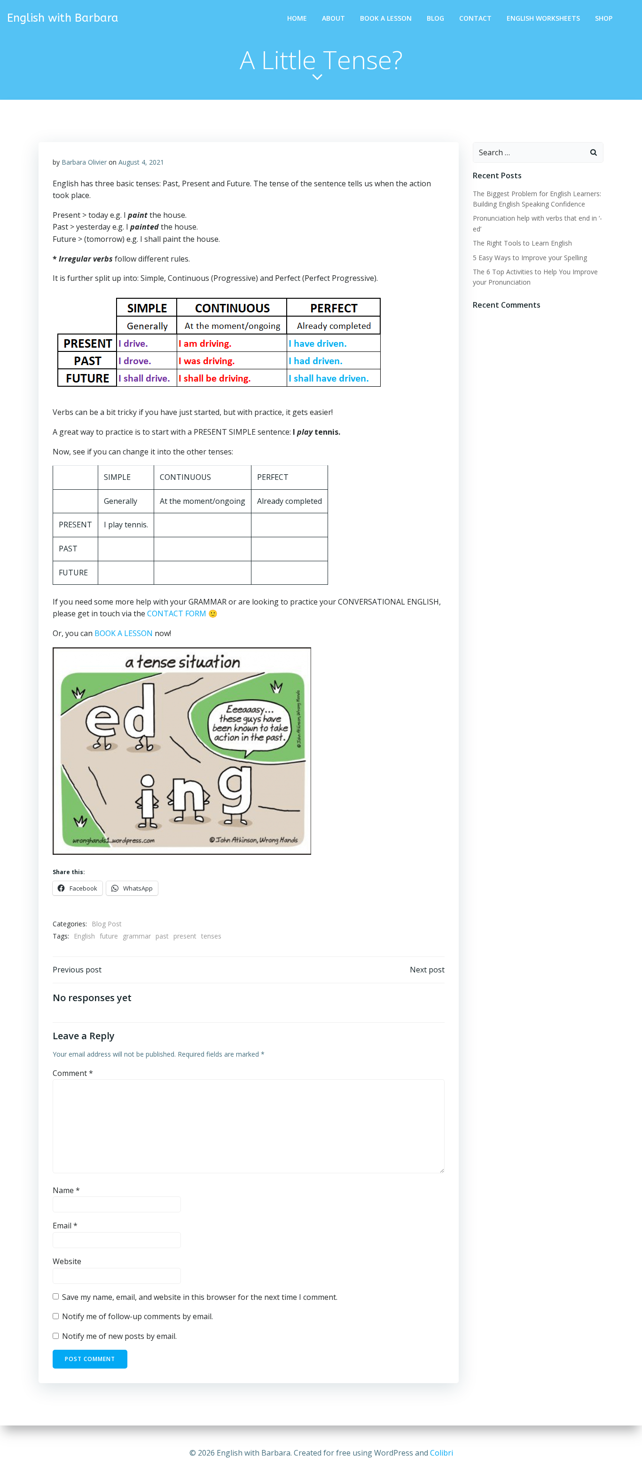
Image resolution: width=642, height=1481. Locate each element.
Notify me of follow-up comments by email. (137, 1316)
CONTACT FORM (176, 613)
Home (297, 18)
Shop (603, 18)
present (184, 936)
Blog (435, 18)
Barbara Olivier (84, 162)
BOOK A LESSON (123, 633)
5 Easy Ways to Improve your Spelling (530, 257)
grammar (137, 936)
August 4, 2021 (141, 162)
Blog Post (107, 923)
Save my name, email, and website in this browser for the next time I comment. (199, 1297)
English (84, 936)
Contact (475, 18)
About (333, 18)
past (162, 936)
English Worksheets (543, 18)
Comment (73, 1073)
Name (66, 1190)
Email (65, 1225)
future (109, 936)
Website (67, 1261)
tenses (211, 936)
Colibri (441, 1453)
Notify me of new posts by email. (119, 1336)
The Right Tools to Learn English (522, 243)
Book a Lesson (386, 18)
